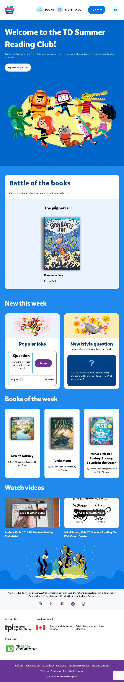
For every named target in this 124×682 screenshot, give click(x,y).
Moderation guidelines (79, 665)
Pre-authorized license (73, 671)
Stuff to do (73, 9)
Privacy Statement (100, 665)
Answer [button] (43, 363)
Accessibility (48, 665)
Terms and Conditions (51, 671)
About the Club (33, 665)
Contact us (61, 665)
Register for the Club (18, 67)
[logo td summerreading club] (10, 10)
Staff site (19, 665)
